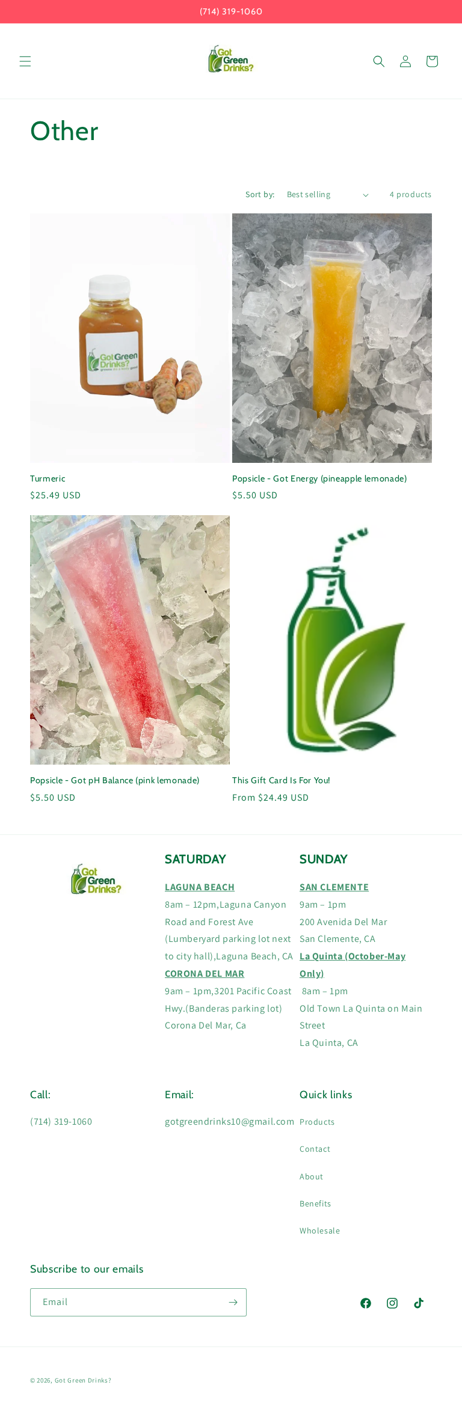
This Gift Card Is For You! (281, 780)
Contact (315, 1148)
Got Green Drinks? (83, 1380)
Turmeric (47, 478)
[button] (25, 61)
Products (317, 1121)
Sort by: (259, 194)
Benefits (315, 1203)
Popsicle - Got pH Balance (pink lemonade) (115, 780)
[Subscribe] (233, 1302)
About (312, 1176)
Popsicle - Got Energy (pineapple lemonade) (319, 478)
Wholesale (320, 1230)
